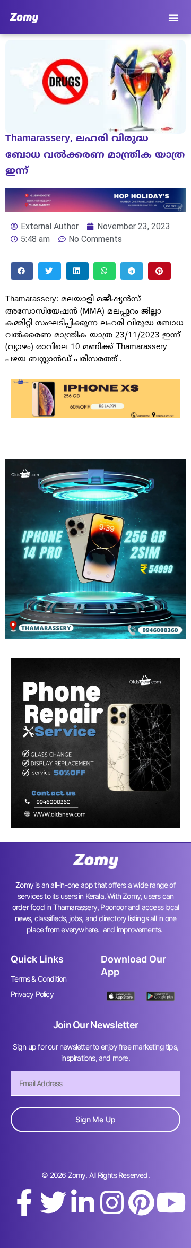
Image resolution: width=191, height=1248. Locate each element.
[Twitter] (53, 1202)
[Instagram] (112, 1202)
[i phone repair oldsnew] (95, 825)
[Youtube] (171, 1202)
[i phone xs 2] (95, 415)
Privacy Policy (32, 994)
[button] (173, 17)
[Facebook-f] (24, 1202)
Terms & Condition (38, 978)
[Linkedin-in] (83, 1202)
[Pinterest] (141, 1202)
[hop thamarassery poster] (95, 208)
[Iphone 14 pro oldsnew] (95, 636)
